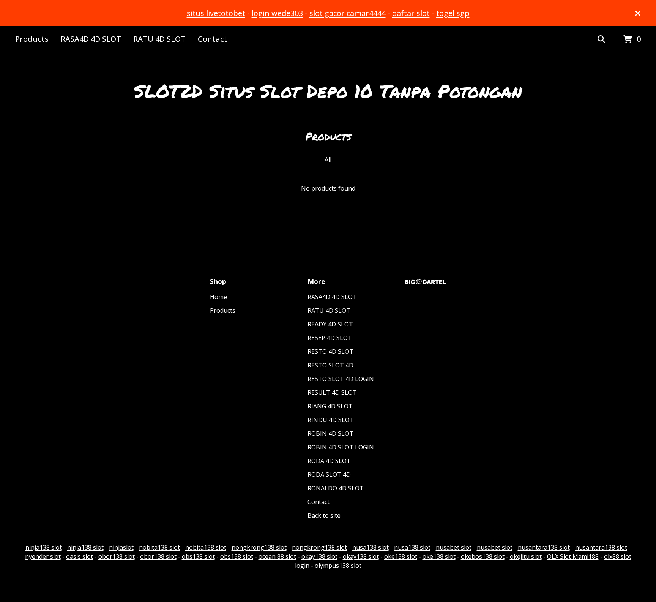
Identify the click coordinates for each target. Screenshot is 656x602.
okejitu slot (526, 556)
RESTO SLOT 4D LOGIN (341, 379)
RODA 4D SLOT (329, 461)
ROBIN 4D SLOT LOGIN (341, 447)
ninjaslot (121, 547)
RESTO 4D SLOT (330, 351)
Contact (212, 39)
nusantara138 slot (544, 547)
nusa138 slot (370, 547)
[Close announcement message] (638, 13)
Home (218, 297)
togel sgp (453, 13)
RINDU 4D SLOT (331, 420)
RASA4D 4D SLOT (91, 39)
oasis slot (79, 556)
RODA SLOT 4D (329, 474)
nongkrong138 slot (259, 547)
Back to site (324, 515)
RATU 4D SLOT (159, 39)
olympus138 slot (338, 565)
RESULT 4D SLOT (332, 392)
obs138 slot (198, 556)
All (328, 159)
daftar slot (411, 13)
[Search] (601, 39)
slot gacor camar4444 (347, 13)
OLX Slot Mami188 (573, 556)
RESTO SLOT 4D (330, 365)
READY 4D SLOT (330, 324)
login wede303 (277, 13)
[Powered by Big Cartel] (425, 281)
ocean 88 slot (277, 556)
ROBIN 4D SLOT (330, 433)
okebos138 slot (483, 556)
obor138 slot (116, 556)
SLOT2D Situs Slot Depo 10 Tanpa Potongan (328, 91)
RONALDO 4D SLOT (336, 488)
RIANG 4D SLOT (330, 406)
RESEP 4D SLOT (330, 338)
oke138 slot (400, 556)
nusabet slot (454, 547)
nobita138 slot (159, 547)
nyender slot (43, 556)
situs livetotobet (216, 13)
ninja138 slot (43, 547)
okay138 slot (319, 556)
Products (32, 39)
